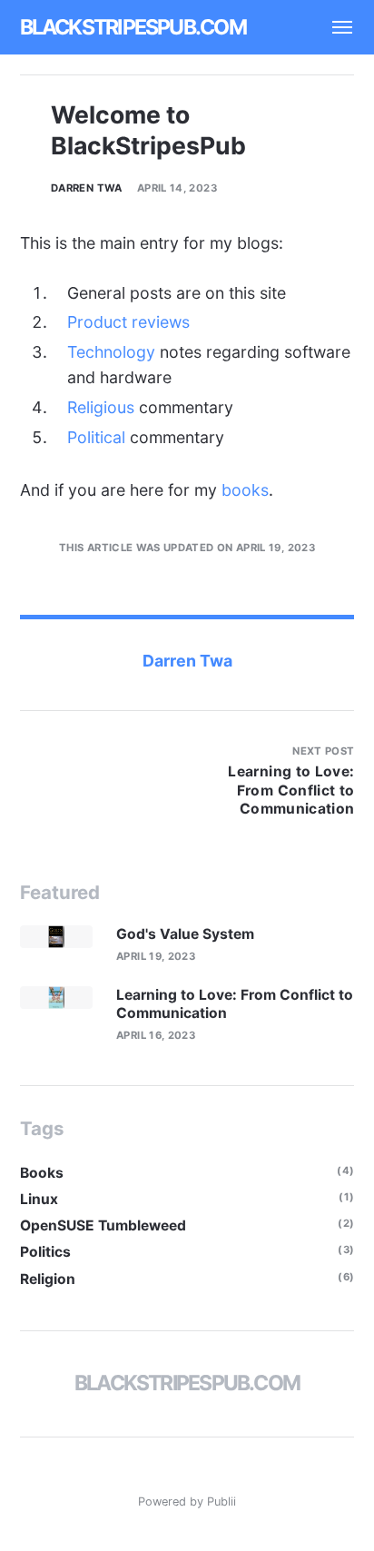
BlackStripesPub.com (133, 27)
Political (96, 437)
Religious (100, 407)
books (245, 489)
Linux (39, 1199)
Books (42, 1172)
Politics (45, 1251)
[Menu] (334, 27)
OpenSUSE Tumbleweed (103, 1225)
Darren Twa (87, 188)
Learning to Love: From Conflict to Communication (234, 1004)
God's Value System (185, 934)
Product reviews (128, 321)
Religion (47, 1279)
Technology (111, 351)
